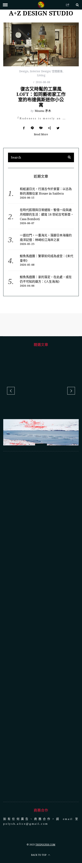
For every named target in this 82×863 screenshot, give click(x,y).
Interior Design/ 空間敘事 (46, 71)
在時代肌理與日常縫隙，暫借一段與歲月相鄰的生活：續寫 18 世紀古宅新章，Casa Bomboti (47, 214)
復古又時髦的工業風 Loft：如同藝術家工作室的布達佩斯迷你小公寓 (41, 97)
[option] (41, 439)
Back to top (39, 855)
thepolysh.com (45, 844)
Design (23, 71)
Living (41, 75)
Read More (41, 134)
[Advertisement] (41, 626)
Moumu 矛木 (43, 110)
